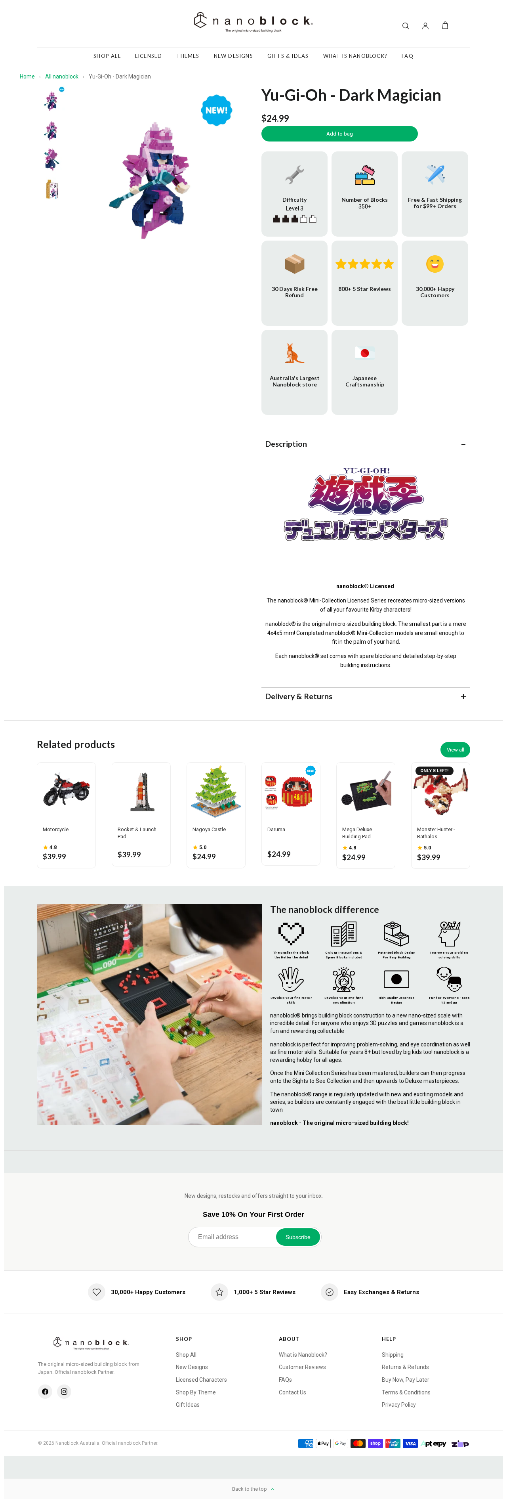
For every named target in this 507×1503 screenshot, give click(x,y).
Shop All (107, 56)
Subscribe (298, 1237)
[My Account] (425, 26)
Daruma (276, 829)
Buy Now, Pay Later (405, 1380)
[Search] (406, 26)
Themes (187, 56)
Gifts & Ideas (288, 56)
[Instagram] (64, 1391)
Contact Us (292, 1392)
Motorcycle (56, 829)
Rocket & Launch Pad (137, 832)
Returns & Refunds (405, 1367)
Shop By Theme (196, 1392)
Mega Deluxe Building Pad (357, 832)
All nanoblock (61, 76)
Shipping (393, 1355)
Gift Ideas (188, 1405)
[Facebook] (45, 1391)
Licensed (148, 56)
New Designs (233, 56)
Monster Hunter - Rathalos (436, 832)
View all (455, 750)
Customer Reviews (302, 1367)
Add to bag (339, 134)
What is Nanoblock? (303, 1355)
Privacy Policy (399, 1405)
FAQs (285, 1380)
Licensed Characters (201, 1380)
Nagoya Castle (209, 829)
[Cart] (445, 26)
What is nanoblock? (355, 56)
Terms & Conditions (406, 1392)
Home (27, 76)
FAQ (408, 56)
